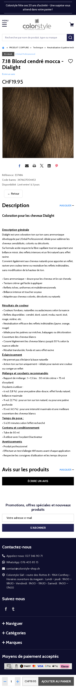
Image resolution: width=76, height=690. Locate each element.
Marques (14, 642)
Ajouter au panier (56, 681)
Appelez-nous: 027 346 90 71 (24, 556)
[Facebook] (19, 166)
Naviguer (14, 623)
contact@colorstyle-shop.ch (23, 568)
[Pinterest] (56, 166)
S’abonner (38, 527)
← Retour (13, 193)
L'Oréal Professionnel (25, 54)
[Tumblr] (13, 609)
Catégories (16, 632)
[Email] (27, 166)
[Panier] (72, 24)
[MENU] (4, 24)
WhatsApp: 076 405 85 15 (22, 562)
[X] (42, 166)
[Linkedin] (49, 166)
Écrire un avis (8, 74)
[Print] (34, 166)
